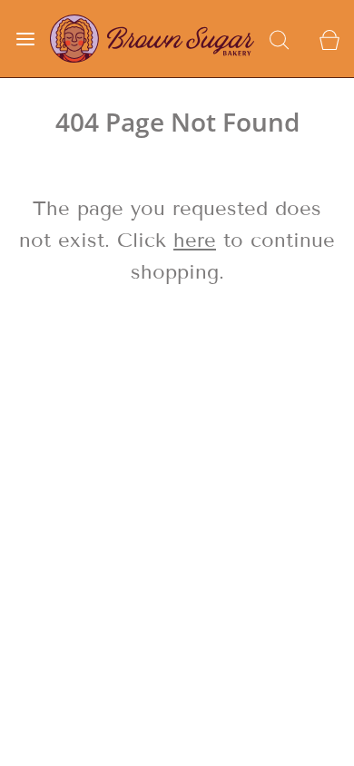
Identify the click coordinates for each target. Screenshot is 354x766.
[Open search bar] (279, 39)
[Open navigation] (25, 39)
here (194, 240)
